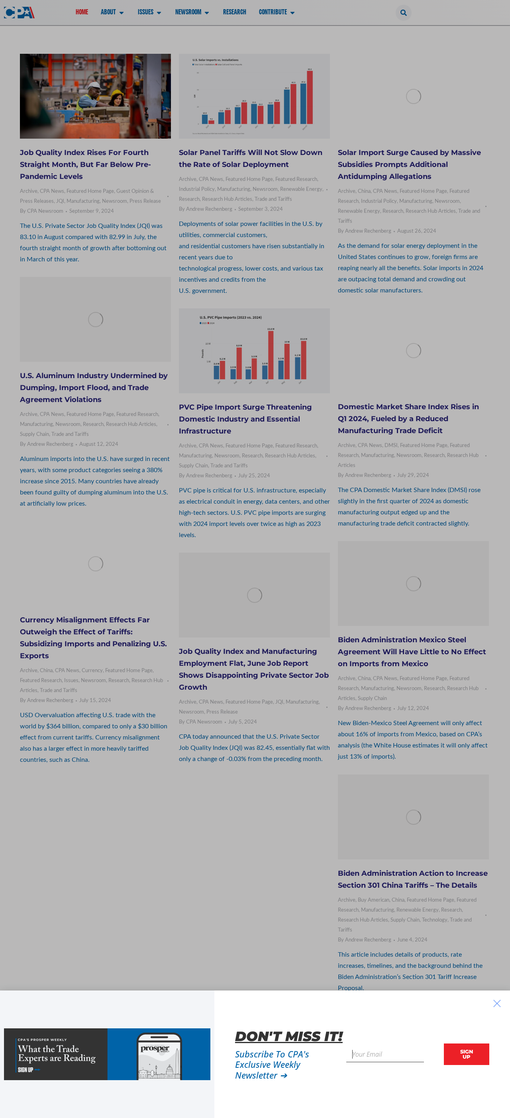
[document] (255, 559)
